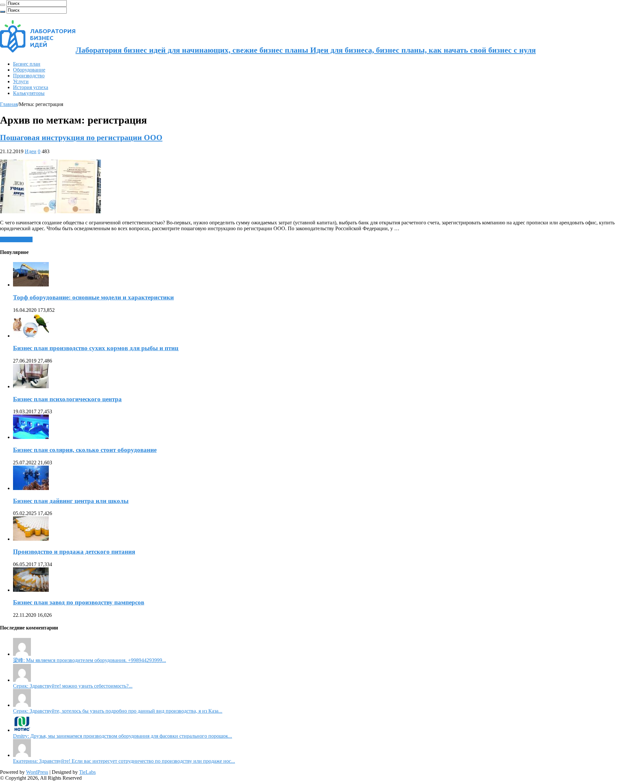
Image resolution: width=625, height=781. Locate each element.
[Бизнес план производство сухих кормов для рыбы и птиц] (31, 335)
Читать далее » (16, 239)
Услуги (21, 81)
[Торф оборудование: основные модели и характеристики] (31, 284)
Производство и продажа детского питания (74, 551)
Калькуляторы (29, 93)
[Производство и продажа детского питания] (31, 539)
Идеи (30, 151)
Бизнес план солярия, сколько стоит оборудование (85, 449)
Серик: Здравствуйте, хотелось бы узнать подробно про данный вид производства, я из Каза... (117, 711)
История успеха (30, 87)
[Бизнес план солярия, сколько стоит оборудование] (31, 437)
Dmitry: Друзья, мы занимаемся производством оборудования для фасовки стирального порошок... (122, 736)
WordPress (37, 772)
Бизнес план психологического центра (67, 399)
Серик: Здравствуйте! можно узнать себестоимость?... (72, 686)
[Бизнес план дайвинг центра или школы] (31, 488)
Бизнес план (26, 64)
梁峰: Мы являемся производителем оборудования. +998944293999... (89, 660)
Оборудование (29, 70)
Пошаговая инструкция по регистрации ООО (81, 137)
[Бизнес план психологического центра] (31, 386)
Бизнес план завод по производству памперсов (78, 602)
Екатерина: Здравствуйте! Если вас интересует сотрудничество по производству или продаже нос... (124, 761)
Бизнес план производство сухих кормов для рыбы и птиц (95, 348)
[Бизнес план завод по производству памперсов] (31, 590)
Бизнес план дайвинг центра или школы (71, 500)
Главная (9, 104)
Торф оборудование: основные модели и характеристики (93, 297)
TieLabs (87, 772)
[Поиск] (2, 5)
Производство (29, 75)
